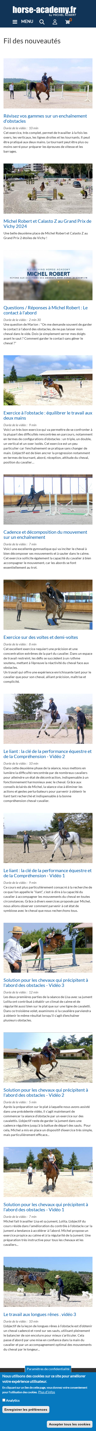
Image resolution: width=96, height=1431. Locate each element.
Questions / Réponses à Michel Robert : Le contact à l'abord (45, 310)
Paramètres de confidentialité (48, 1369)
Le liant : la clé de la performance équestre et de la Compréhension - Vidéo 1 (47, 872)
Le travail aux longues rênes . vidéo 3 (39, 1314)
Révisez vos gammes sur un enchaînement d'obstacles (45, 118)
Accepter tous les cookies (69, 1424)
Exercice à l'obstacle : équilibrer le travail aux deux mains (47, 415)
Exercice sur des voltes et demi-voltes (40, 637)
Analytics (13, 1400)
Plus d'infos (46, 1392)
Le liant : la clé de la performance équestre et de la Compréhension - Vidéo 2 (47, 753)
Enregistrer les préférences (25, 1409)
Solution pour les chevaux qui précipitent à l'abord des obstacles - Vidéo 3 (45, 982)
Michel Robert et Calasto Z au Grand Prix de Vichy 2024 (47, 223)
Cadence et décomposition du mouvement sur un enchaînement (45, 534)
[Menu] (15, 22)
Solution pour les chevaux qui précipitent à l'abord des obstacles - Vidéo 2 (45, 1092)
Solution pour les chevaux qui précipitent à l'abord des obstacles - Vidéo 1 (45, 1206)
